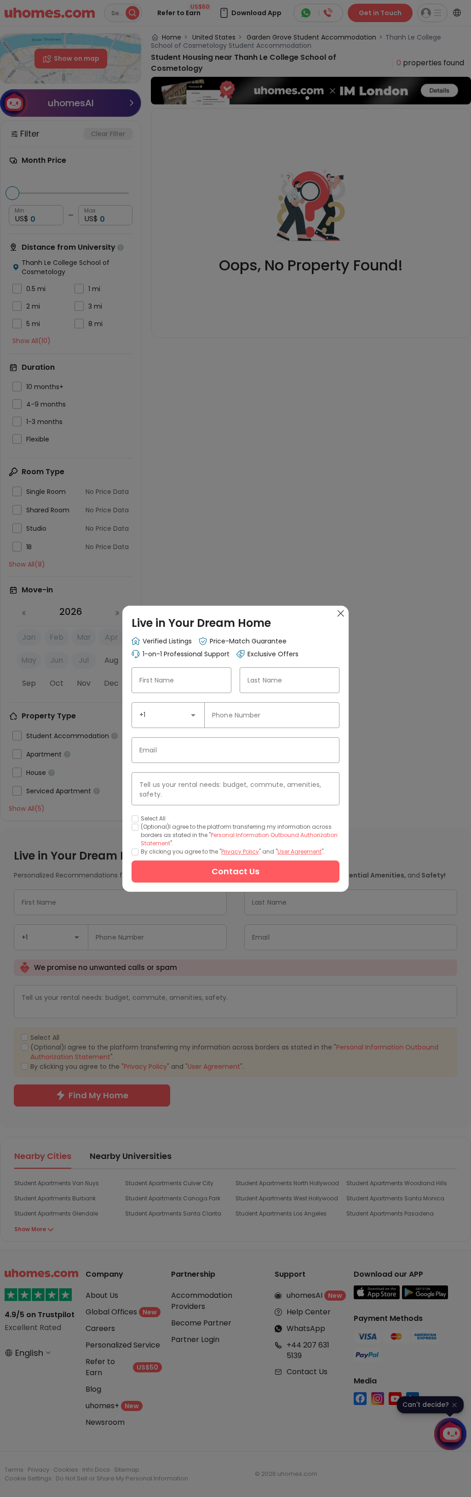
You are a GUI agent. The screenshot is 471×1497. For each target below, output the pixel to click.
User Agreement (299, 851)
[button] (193, 715)
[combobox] (168, 715)
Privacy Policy (240, 851)
